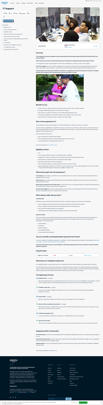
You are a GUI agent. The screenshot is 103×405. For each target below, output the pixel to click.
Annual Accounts (60, 376)
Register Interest (8, 20)
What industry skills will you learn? (12, 36)
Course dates (7, 42)
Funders (59, 374)
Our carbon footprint (61, 378)
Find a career (50, 374)
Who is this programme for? (10, 29)
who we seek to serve (51, 145)
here (56, 350)
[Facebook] (15, 397)
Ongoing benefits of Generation (11, 49)
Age (4, 15)
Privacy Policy (73, 370)
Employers (24, 3)
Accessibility (72, 374)
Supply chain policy (74, 372)
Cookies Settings (73, 385)
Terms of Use (72, 368)
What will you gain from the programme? (13, 34)
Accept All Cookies (83, 402)
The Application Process (9, 47)
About (97, 0)
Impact (94, 0)
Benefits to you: (7, 27)
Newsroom (50, 381)
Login (100, 0)
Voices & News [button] (30, 3)
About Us (12, 3)
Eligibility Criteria (8, 31)
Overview (6, 25)
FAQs (49, 378)
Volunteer (59, 368)
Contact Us (50, 383)
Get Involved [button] (41, 3)
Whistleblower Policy (74, 378)
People (49, 370)
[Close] (101, 402)
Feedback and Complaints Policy (76, 376)
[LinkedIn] (10, 397)
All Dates (96, 46)
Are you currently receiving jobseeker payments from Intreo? (16, 39)
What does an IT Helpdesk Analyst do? (13, 44)
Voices (49, 376)
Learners (18, 3)
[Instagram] (13, 397)
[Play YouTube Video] (60, 87)
